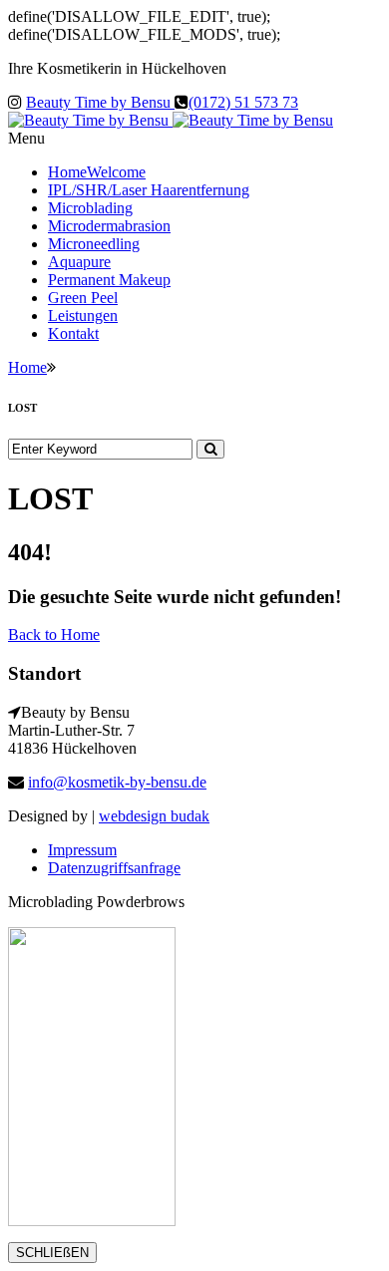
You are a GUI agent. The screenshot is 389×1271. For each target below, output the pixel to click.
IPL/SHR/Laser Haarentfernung (148, 189)
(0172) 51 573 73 (243, 102)
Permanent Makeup (109, 279)
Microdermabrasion (109, 225)
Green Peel (83, 297)
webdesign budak (154, 815)
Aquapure (79, 261)
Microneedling (94, 243)
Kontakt (73, 333)
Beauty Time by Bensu (100, 102)
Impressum (82, 849)
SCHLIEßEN (52, 1252)
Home (97, 171)
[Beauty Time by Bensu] (170, 120)
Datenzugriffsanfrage (114, 867)
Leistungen (83, 315)
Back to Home (54, 634)
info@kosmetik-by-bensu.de (117, 782)
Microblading (90, 207)
